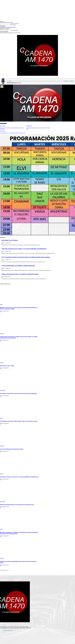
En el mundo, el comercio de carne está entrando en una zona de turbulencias (18, 393)
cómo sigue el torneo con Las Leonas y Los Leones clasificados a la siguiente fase (24, 248)
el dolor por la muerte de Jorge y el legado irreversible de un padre (20, 274)
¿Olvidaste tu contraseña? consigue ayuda (7, 27)
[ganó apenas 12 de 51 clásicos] (19, 353)
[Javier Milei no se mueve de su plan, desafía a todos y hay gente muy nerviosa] (19, 409)
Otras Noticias (2, 390)
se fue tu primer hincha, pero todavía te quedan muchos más (18, 265)
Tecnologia (2, 333)
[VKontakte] (13, 639)
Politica (1, 304)
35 (2, 570)
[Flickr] (7, 639)
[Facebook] (4, 639)
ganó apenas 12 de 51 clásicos (10, 240)
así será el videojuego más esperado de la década (11, 449)
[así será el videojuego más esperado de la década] (19, 436)
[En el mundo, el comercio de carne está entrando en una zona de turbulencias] (19, 381)
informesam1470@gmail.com (8, 630)
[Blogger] (1, 639)
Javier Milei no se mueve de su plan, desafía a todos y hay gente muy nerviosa (18, 421)
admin (3, 242)
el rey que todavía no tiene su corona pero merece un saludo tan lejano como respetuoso (26, 257)
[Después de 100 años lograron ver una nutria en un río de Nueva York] (19, 492)
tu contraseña (13, 24)
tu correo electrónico (14, 30)
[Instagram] (10, 639)
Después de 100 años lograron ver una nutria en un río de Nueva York (17, 504)
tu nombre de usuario (15, 23)
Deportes (1, 362)
